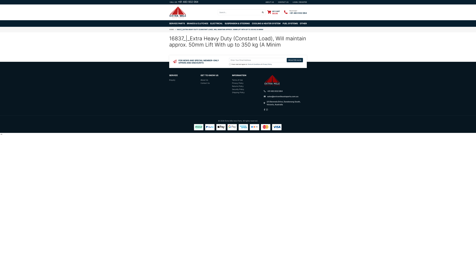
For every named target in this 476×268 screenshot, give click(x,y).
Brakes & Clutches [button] (197, 23)
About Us (204, 80)
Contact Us (205, 83)
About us (270, 2)
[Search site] (262, 12)
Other (303, 23)
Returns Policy (238, 86)
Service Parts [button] (177, 23)
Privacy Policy (267, 64)
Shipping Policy (238, 92)
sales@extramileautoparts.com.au (282, 96)
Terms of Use (237, 80)
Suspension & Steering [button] (237, 23)
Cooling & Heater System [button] (266, 23)
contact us (283, 2)
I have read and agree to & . (251, 64)
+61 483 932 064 (188, 1)
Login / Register (300, 2)
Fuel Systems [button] (290, 23)
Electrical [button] (216, 23)
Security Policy (238, 89)
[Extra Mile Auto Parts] (178, 12)
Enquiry (172, 80)
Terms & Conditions (254, 64)
